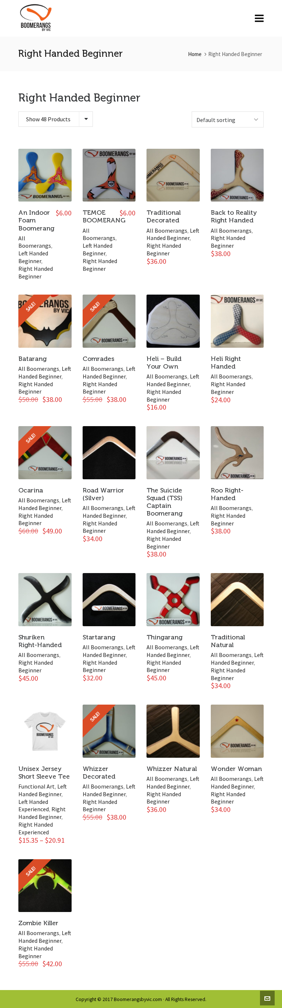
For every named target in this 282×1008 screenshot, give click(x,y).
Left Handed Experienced (33, 805)
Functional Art (36, 786)
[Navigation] (259, 18)
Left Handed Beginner (33, 257)
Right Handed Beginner (35, 272)
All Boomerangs (34, 242)
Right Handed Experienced (35, 828)
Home (195, 54)
